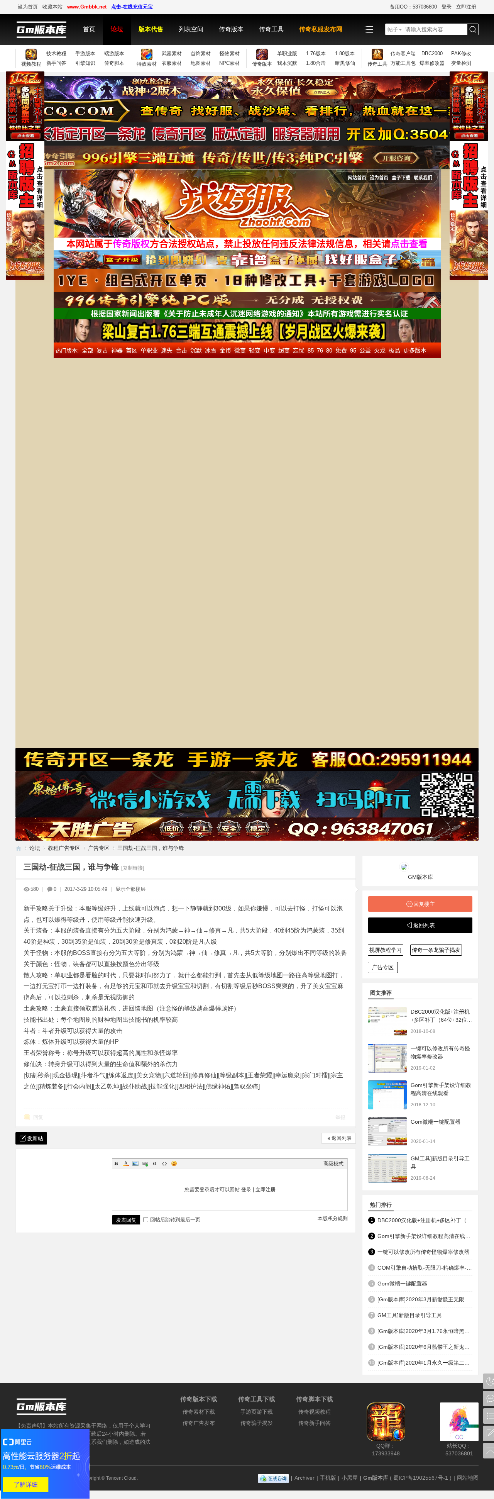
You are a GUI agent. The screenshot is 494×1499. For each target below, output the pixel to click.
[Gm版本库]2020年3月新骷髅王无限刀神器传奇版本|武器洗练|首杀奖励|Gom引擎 (424, 1299)
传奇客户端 (403, 53)
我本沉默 (287, 63)
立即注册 (466, 7)
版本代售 (151, 29)
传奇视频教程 (314, 1412)
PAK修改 (461, 53)
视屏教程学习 (385, 950)
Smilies (174, 1163)
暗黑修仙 (345, 63)
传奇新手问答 (314, 1423)
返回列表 (342, 1138)
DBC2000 (432, 53)
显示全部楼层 (130, 889)
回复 (38, 1117)
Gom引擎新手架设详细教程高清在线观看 (424, 1236)
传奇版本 (231, 29)
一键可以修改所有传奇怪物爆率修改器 (423, 1252)
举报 (340, 1117)
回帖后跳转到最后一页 (175, 1220)
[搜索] (472, 29)
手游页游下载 (256, 1412)
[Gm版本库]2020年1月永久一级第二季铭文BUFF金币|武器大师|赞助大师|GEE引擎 (424, 1363)
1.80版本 (345, 53)
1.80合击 (316, 63)
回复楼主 (424, 904)
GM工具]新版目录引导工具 (409, 1315)
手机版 (328, 1478)
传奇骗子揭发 (256, 1423)
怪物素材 (230, 53)
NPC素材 (229, 63)
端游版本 (114, 53)
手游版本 (85, 53)
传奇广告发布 (199, 1423)
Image (135, 1163)
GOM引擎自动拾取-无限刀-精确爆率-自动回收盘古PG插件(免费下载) (424, 1268)
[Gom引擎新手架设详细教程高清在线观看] (387, 1094)
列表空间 (191, 29)
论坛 (117, 29)
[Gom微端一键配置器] (387, 1131)
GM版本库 (420, 877)
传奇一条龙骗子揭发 (436, 950)
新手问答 (56, 63)
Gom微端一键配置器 (435, 1122)
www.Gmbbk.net (87, 7)
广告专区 (99, 848)
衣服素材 (172, 63)
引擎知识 (85, 63)
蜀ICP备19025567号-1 (420, 1478)
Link (145, 1163)
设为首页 (28, 7)
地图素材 (201, 63)
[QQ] (273, 1478)
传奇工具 (271, 29)
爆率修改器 (432, 63)
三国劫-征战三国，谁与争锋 (150, 848)
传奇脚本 (114, 63)
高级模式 (333, 1164)
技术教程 (56, 53)
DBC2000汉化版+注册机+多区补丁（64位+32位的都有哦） (441, 1020)
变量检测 (461, 63)
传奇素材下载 (199, 1412)
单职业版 (287, 53)
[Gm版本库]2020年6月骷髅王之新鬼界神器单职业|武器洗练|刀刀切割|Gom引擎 (424, 1347)
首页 (89, 29)
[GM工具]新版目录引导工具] (387, 1168)
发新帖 (35, 1138)
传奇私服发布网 (320, 29)
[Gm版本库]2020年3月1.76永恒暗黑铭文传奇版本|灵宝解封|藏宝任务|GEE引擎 (424, 1331)
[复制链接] (132, 868)
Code (164, 1163)
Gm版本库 (375, 1478)
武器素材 (172, 53)
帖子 (392, 29)
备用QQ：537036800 (413, 7)
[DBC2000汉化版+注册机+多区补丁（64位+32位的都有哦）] (387, 1021)
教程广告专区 (64, 848)
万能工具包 (403, 63)
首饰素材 (201, 53)
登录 (447, 7)
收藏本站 (52, 7)
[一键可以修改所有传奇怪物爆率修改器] (387, 1058)
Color (126, 1163)
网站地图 (468, 1478)
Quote (155, 1163)
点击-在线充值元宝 (132, 7)
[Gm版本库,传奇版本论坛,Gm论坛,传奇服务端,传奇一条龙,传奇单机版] (45, 29)
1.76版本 (316, 53)
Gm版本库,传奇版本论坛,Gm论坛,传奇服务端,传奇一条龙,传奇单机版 (18, 848)
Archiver (304, 1478)
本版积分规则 (333, 1218)
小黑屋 (350, 1478)
